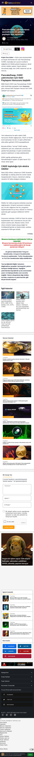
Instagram (16, 254)
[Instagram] (11, 714)
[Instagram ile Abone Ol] (23, 49)
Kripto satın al (4, 738)
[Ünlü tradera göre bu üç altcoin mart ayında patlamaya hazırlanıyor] (7, 316)
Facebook (4, 256)
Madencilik (3, 733)
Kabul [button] (30, 754)
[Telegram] (15, 714)
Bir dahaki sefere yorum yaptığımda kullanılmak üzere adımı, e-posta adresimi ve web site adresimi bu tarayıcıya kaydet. (17, 514)
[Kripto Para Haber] (12, 2)
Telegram (25, 252)
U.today (30, 234)
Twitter (20, 256)
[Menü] (2, 2)
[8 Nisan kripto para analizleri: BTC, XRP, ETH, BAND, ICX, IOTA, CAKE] (7, 295)
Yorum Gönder (8, 527)
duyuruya (26, 86)
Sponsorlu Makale (6, 731)
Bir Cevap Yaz (7, 475)
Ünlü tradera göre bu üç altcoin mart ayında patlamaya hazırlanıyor (7, 324)
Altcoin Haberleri (5, 727)
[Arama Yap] (31, 2)
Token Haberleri (5, 729)
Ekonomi (3, 743)
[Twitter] (6, 714)
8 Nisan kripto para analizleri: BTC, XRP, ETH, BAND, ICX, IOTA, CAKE (7, 303)
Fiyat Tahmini (4, 740)
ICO (1, 734)
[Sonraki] (32, 549)
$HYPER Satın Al (27, 10)
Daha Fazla (3, 745)
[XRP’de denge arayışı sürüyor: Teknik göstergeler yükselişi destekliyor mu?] (17, 393)
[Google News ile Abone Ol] (7, 49)
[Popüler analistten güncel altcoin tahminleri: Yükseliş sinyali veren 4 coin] (17, 351)
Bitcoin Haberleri (5, 726)
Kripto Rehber (4, 736)
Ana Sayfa (3, 722)
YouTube (7, 258)
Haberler (3, 724)
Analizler (3, 741)
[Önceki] (2, 549)
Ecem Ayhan (14, 37)
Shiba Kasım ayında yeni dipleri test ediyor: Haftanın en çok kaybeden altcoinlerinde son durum (22, 305)
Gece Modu (4, 749)
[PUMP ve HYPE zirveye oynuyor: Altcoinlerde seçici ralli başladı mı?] (17, 434)
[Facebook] (2, 714)
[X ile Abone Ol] (17, 49)
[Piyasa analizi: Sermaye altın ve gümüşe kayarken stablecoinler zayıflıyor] (17, 607)
